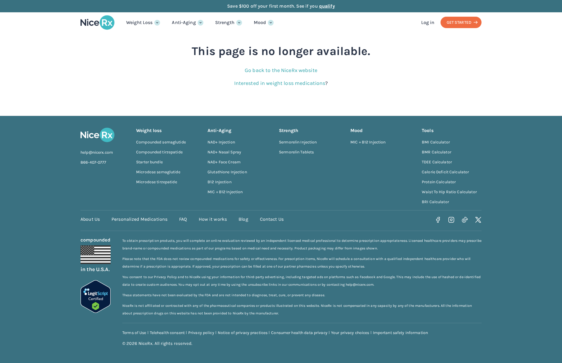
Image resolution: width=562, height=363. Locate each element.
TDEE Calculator (437, 162)
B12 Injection (220, 181)
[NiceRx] (97, 22)
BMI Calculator (436, 142)
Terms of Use (134, 332)
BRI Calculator (435, 201)
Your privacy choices (350, 332)
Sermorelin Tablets (296, 152)
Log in (428, 22)
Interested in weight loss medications (279, 83)
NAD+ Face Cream (224, 162)
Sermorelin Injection (298, 142)
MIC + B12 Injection (225, 191)
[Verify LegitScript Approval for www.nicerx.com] (95, 311)
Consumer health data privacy (299, 332)
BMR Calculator (436, 152)
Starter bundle (149, 162)
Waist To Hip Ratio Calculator (449, 191)
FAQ (183, 219)
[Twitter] (478, 220)
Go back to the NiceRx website (281, 70)
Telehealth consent (167, 332)
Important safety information (400, 332)
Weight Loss (139, 22)
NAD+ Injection (221, 142)
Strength (224, 22)
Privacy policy (201, 332)
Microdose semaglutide (158, 171)
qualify (327, 6)
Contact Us (272, 219)
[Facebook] (438, 220)
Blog (243, 219)
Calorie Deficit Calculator (445, 171)
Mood (260, 22)
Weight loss (149, 130)
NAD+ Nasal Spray (224, 152)
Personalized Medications (139, 219)
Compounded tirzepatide (159, 152)
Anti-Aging (184, 22)
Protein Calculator (439, 181)
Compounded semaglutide (161, 142)
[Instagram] (451, 220)
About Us (90, 219)
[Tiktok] (465, 220)
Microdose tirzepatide (156, 181)
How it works (213, 219)
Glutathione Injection (227, 171)
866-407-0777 (93, 162)
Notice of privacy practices (243, 332)
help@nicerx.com (96, 152)
